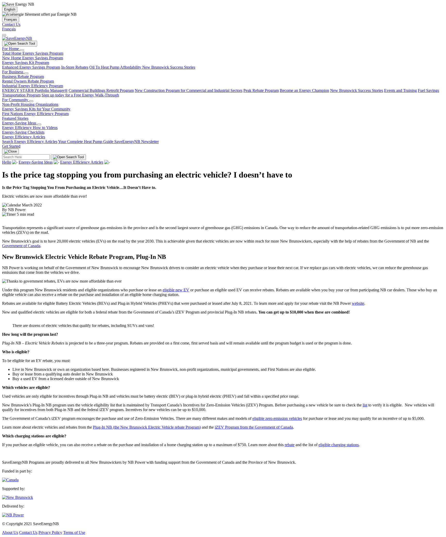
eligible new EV (176, 290)
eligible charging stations (338, 445)
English (9, 9)
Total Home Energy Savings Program (32, 53)
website (358, 303)
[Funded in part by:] (10, 480)
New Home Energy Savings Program (32, 58)
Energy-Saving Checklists (23, 132)
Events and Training (400, 90)
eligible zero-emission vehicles (277, 418)
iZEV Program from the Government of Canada (254, 427)
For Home (11, 48)
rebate (289, 445)
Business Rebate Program (23, 76)
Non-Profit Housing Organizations (30, 104)
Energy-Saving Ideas (19, 123)
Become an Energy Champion (304, 90)
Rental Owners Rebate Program (28, 81)
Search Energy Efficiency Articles (29, 141)
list (365, 405)
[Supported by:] (17, 497)
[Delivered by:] (13, 515)
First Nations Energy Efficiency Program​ (35, 113)
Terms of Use (74, 532)
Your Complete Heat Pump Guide (86, 141)
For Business (13, 72)
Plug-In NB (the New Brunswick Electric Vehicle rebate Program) (147, 427)
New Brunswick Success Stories (168, 67)
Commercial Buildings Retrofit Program (101, 90)
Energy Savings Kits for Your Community (36, 109)
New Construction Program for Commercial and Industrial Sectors (188, 90)
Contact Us (11, 24)
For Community (15, 100)
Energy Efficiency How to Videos (30, 127)
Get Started (11, 146)
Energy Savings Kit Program (25, 62)
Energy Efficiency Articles (23, 137)
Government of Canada (21, 246)
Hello (6, 162)
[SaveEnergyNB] (17, 38)
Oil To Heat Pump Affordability (115, 67)
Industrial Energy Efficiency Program (32, 86)
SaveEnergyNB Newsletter (136, 141)
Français (10, 19)
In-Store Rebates (74, 67)
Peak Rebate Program (261, 90)
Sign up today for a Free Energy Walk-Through (80, 95)
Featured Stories (15, 118)
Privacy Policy (50, 532)
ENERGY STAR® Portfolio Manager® (35, 90)
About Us (10, 532)
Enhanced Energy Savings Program (31, 67)
